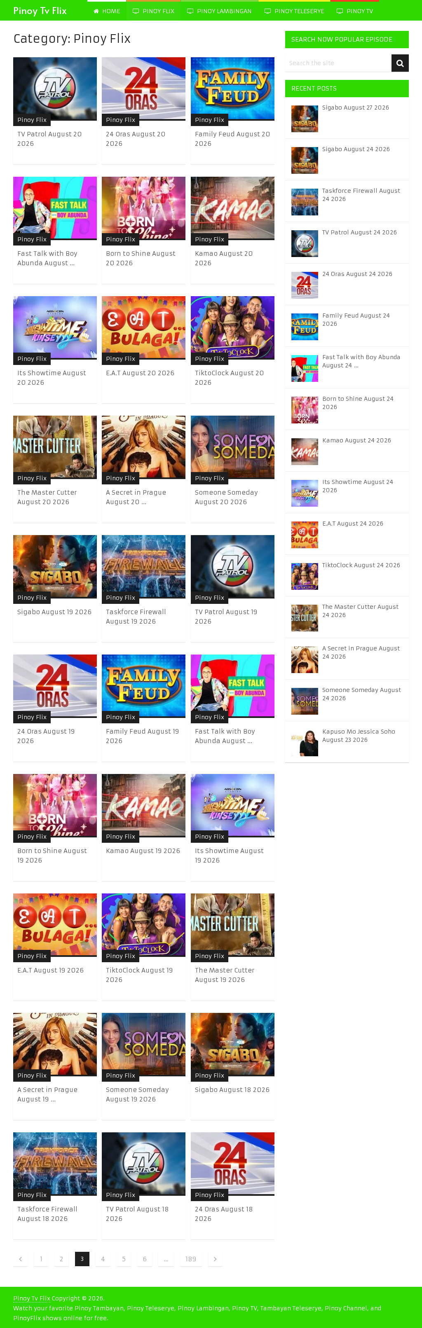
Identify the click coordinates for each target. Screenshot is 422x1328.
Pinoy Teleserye (298, 11)
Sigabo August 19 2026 (54, 612)
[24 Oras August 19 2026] (55, 686)
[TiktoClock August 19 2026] (143, 925)
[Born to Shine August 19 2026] (55, 805)
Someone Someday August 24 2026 (361, 694)
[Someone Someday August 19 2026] (143, 1044)
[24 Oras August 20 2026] (143, 89)
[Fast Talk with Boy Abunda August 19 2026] (232, 686)
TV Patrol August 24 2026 (359, 232)
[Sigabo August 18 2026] (232, 1044)
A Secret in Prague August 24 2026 (361, 652)
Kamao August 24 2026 (356, 440)
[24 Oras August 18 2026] (232, 1164)
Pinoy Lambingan (223, 11)
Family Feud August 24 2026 (356, 319)
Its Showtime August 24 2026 (357, 486)
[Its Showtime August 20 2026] (55, 328)
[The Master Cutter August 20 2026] (55, 447)
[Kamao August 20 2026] (232, 208)
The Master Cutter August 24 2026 (360, 611)
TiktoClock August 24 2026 (361, 565)
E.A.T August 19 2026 (50, 970)
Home (110, 11)
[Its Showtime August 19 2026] (232, 805)
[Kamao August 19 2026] (143, 805)
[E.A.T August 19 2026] (55, 925)
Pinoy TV (359, 11)
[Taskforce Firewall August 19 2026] (143, 567)
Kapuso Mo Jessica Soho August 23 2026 (358, 735)
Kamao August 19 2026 (143, 851)
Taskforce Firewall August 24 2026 (361, 195)
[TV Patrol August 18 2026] (143, 1164)
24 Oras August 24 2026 (357, 274)
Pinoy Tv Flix (40, 10)
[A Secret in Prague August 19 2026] (55, 1044)
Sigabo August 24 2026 (356, 149)
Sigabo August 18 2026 (232, 1090)
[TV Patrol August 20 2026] (55, 89)
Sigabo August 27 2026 (355, 107)
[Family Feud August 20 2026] (232, 89)
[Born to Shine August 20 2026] (143, 208)
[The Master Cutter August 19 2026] (232, 925)
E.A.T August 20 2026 (140, 373)
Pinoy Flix (157, 11)
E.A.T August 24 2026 (352, 523)
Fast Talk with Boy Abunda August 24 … (361, 361)
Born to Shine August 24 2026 (358, 403)
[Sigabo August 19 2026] (55, 567)
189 (191, 1259)
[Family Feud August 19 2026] (143, 686)
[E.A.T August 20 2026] (143, 328)
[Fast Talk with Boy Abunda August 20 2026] (55, 208)
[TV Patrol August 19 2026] (232, 567)
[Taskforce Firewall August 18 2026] (55, 1164)
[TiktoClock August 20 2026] (232, 328)
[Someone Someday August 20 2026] (232, 447)
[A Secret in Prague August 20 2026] (143, 447)
